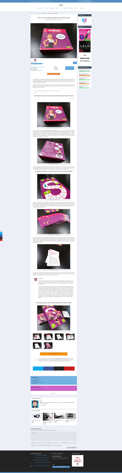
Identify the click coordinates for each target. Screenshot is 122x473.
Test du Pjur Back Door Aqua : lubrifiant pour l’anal (40, 463)
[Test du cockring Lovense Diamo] (36, 416)
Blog (61, 8)
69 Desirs (31, 13)
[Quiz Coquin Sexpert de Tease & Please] (37, 339)
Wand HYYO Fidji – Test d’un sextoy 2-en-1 (83, 86)
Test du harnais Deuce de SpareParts (41, 455)
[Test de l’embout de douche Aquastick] (59, 416)
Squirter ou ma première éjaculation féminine (40, 459)
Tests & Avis (36, 13)
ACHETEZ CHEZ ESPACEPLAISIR (54, 353)
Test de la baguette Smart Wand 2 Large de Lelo (39, 466)
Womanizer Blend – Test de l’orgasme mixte (83, 78)
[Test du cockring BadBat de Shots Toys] (48, 417)
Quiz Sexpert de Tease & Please (55, 90)
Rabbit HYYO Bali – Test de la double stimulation (84, 82)
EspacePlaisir (43, 90)
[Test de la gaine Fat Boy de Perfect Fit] (71, 416)
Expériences (53, 8)
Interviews (65, 8)
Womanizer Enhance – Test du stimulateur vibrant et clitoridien (84, 70)
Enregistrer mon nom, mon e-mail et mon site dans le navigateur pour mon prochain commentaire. (46, 445)
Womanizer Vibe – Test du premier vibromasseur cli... (44, 1)
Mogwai (50, 19)
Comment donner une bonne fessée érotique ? (42, 457)
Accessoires (40, 13)
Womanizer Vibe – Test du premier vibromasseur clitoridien (84, 74)
